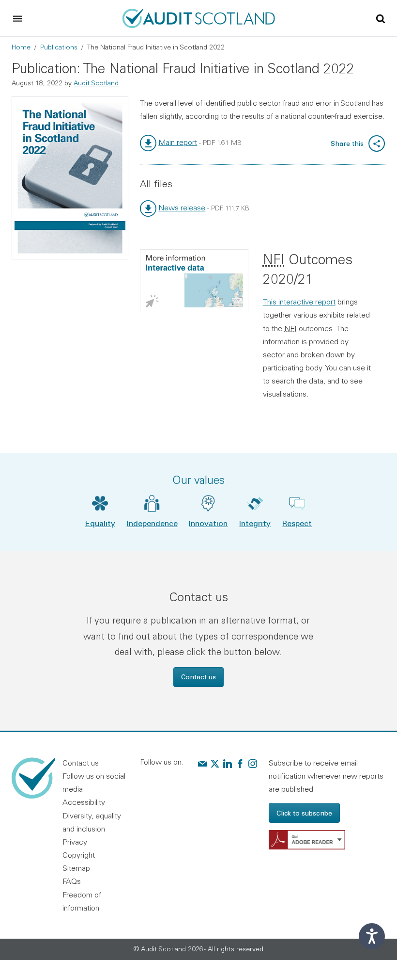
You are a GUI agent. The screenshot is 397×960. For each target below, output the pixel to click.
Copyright (78, 855)
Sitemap (76, 868)
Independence (152, 523)
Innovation (208, 523)
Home (21, 47)
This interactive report (299, 301)
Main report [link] (177, 142)
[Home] (198, 17)
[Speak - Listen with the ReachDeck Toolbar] (372, 936)
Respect (297, 523)
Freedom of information (81, 901)
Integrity (255, 523)
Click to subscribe (304, 812)
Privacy (74, 842)
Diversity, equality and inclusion (91, 822)
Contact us (198, 676)
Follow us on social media (93, 782)
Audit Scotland (96, 83)
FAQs (71, 881)
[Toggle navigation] (17, 18)
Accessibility (83, 802)
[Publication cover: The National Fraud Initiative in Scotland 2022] (70, 178)
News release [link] (181, 207)
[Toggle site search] (380, 18)
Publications (58, 47)
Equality (100, 523)
